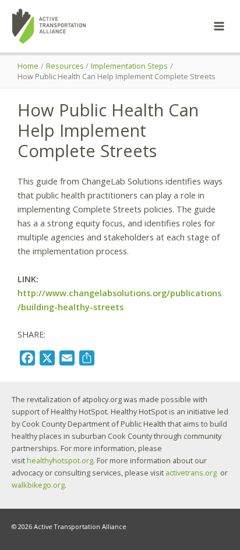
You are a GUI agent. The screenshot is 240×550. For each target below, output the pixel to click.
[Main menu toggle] (219, 26)
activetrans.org (191, 472)
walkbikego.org (38, 485)
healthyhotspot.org (60, 460)
